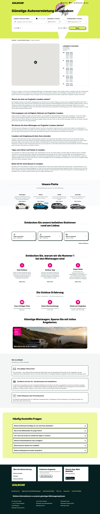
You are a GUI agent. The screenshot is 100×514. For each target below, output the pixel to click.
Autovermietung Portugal (23, 40)
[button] (35, 63)
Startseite (14, 40)
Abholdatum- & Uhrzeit (53, 18)
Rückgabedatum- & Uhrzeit (74, 18)
